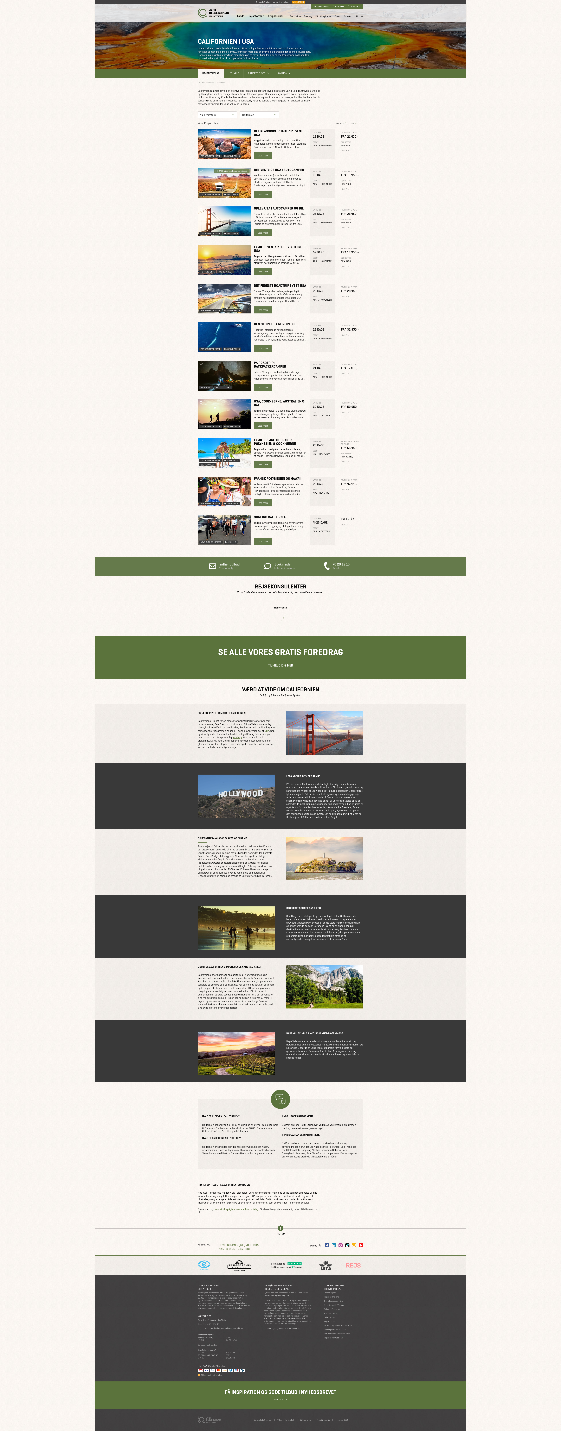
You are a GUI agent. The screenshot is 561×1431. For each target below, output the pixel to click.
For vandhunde (208, 272)
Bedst (315, 142)
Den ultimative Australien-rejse (337, 1333)
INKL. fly (345, 150)
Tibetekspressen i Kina (333, 1301)
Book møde (339, 6)
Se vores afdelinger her (207, 1345)
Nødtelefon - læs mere (234, 1249)
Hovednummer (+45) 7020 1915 (239, 1245)
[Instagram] (340, 1245)
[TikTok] (347, 1245)
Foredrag (308, 16)
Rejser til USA (329, 1321)
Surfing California (270, 517)
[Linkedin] (334, 1245)
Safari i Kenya (329, 1317)
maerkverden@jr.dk (217, 1320)
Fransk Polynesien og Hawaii (277, 478)
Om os (337, 16)
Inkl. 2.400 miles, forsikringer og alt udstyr (231, 171)
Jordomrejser (330, 1293)
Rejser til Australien (332, 1309)
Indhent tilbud (323, 6)
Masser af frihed (232, 156)
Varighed (340, 123)
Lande (240, 16)
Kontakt (347, 16)
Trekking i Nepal (330, 1313)
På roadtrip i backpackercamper (270, 364)
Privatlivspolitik (323, 1420)
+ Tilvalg (233, 73)
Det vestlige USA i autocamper (279, 169)
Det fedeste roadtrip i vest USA (280, 285)
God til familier (231, 194)
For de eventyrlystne (210, 156)
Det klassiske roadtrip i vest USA (278, 133)
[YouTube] (361, 1245)
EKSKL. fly (345, 524)
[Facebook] (327, 1245)
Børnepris (346, 142)
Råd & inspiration (323, 16)
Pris (352, 123)
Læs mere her (298, 2)
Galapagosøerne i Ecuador (335, 1329)
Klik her (240, 1328)
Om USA (282, 73)
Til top (281, 1233)
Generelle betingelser (263, 1420)
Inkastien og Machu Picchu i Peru (338, 1325)
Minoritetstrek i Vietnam (334, 1305)
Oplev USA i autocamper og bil (279, 208)
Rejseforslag (211, 73)
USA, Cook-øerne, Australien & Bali (279, 403)
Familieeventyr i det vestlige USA (278, 248)
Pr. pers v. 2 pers (349, 132)
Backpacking (206, 387)
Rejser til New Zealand (333, 1338)
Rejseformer (256, 16)
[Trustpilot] (354, 1245)
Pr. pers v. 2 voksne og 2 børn (350, 442)
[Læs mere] (224, 144)
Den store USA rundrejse (275, 324)
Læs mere (263, 155)
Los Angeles (303, 787)
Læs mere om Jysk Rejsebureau (231, 1308)
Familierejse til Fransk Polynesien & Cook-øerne (275, 441)
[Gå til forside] (213, 13)
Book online (295, 16)
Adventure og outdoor (211, 542)
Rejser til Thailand (331, 1297)
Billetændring (305, 1420)
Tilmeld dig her (280, 665)
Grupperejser (275, 16)
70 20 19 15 (355, 6)
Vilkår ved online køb (285, 1420)
